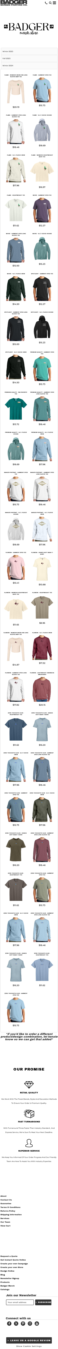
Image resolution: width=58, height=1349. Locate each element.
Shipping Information (11, 1215)
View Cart (5, 1226)
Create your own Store (11, 1267)
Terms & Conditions (10, 1207)
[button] (50, 2)
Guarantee (5, 1204)
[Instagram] (30, 1323)
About (3, 1196)
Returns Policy (7, 1211)
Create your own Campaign (14, 1264)
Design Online (7, 1271)
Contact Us (6, 1200)
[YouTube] (37, 1323)
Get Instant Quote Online (13, 1260)
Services (4, 1218)
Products (5, 1282)
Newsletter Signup (9, 1278)
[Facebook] (9, 1323)
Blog (2, 1275)
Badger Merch (7, 1286)
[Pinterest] (23, 1323)
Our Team (5, 1222)
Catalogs (4, 1290)
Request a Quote (8, 1256)
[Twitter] (16, 1323)
